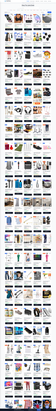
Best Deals (45, 1)
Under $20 (41, 1)
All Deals (28, 1)
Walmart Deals (37, 1)
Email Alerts (49, 1)
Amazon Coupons (32, 1)
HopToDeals (8, 0)
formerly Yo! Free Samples (8, 1)
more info (40, 30)
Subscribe (38, 409)
